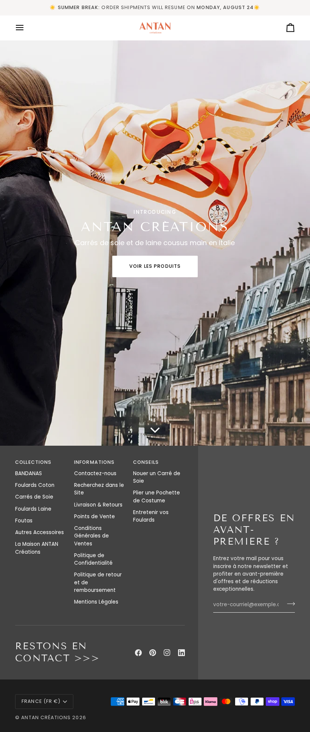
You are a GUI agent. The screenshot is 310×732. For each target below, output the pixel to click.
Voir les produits (155, 266)
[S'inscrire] (288, 604)
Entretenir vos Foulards (151, 516)
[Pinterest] (152, 652)
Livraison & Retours (98, 504)
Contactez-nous (95, 473)
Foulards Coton (34, 485)
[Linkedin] (181, 652)
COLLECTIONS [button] (33, 462)
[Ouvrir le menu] (26, 27)
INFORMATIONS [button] (94, 462)
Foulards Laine (33, 509)
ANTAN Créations (46, 717)
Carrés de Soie (34, 496)
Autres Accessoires (39, 532)
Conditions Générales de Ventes (91, 536)
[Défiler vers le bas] (155, 434)
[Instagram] (167, 652)
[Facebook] (138, 652)
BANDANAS (28, 473)
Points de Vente (94, 516)
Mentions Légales (96, 601)
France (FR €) (41, 701)
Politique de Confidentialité (93, 559)
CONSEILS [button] (146, 462)
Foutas (24, 520)
